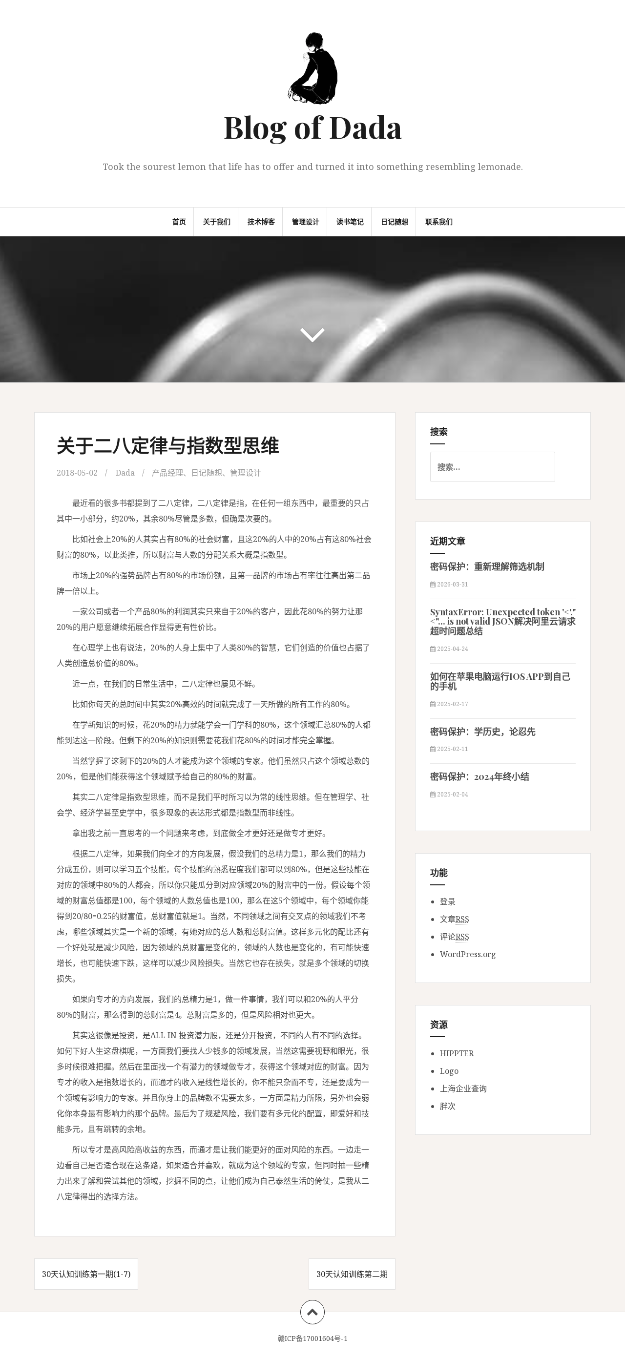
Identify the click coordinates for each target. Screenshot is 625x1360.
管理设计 (305, 221)
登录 (448, 901)
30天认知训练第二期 (352, 1274)
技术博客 (261, 221)
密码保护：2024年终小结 (479, 776)
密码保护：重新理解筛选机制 (487, 566)
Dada (125, 472)
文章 (454, 919)
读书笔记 (350, 221)
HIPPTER (457, 1053)
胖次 (448, 1106)
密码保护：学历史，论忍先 (483, 731)
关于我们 (216, 221)
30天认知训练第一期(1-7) (86, 1274)
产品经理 (167, 472)
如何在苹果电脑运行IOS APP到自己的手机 (500, 681)
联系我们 (439, 221)
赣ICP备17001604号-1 (313, 1338)
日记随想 (394, 221)
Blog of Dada (312, 126)
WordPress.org (468, 954)
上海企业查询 (463, 1088)
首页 (179, 221)
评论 (454, 936)
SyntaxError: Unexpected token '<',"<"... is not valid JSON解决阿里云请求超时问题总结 (503, 621)
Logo (449, 1071)
